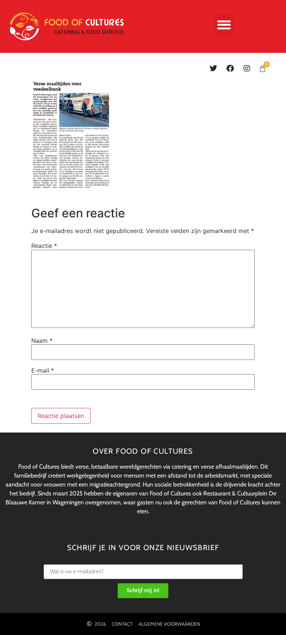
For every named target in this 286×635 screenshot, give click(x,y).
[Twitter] (213, 68)
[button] (224, 25)
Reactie (44, 246)
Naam (42, 341)
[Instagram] (246, 68)
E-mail (42, 370)
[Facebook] (230, 68)
